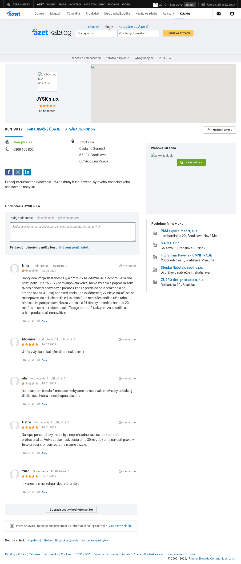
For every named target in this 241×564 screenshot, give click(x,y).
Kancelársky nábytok (94, 540)
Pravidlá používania (105, 554)
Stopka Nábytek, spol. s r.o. (182, 267)
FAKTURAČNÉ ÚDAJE (43, 129)
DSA (87, 554)
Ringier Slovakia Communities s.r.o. (212, 558)
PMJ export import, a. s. (179, 231)
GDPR (78, 554)
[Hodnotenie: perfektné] (31, 345)
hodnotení (47, 111)
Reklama (34, 554)
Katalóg (10, 554)
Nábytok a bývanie (66, 540)
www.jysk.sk (22, 142)
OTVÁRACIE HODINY (80, 129)
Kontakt (154, 554)
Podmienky (51, 554)
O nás (22, 554)
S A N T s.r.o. (171, 243)
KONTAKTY (14, 129)
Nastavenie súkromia (181, 554)
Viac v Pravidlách (119, 526)
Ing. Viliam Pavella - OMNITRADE (186, 255)
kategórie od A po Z (133, 26)
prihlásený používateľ (72, 247)
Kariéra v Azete (131, 554)
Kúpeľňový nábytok (40, 540)
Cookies (66, 554)
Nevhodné (129, 266)
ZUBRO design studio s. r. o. (183, 280)
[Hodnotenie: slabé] (31, 271)
